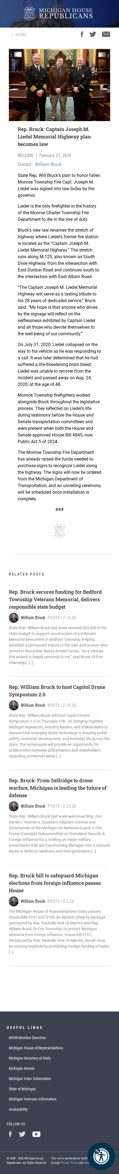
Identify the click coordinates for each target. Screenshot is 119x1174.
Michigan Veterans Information (32, 1099)
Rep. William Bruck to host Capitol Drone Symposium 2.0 (57, 691)
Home (21, 34)
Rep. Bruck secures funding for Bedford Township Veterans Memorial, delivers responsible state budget (55, 599)
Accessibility (18, 1109)
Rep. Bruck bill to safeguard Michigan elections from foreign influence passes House (55, 883)
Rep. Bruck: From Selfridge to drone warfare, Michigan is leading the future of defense (58, 788)
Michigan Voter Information (30, 1078)
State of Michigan (22, 1089)
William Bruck (48, 164)
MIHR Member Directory (27, 1038)
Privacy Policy (69, 1163)
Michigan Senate (22, 1068)
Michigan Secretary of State (30, 1058)
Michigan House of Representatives (36, 1048)
